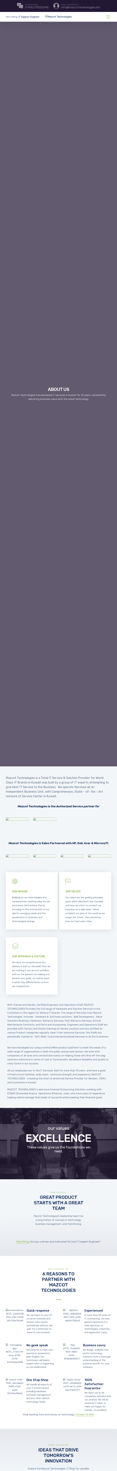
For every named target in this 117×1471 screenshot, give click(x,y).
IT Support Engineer (28, 16)
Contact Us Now (85, 1414)
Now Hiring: (23, 1241)
